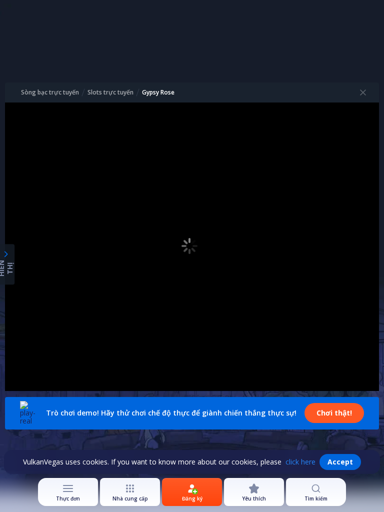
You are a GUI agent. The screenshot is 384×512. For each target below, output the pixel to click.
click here (301, 461)
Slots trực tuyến (111, 92)
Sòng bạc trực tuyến (50, 92)
